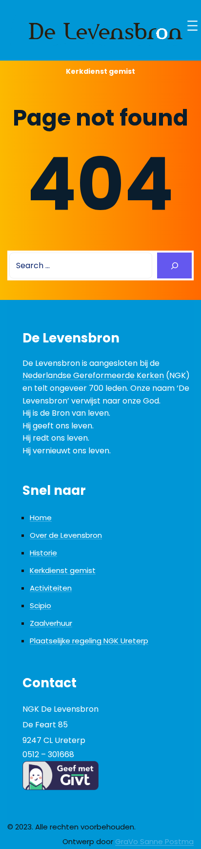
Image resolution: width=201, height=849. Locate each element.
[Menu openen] (192, 25)
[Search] (174, 265)
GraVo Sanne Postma (154, 841)
